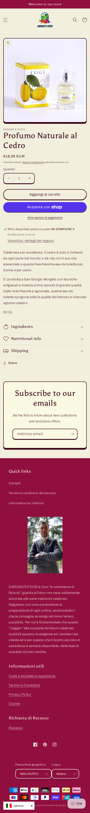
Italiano (61, 773)
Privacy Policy (20, 694)
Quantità (9, 169)
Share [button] (12, 363)
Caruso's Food (39, 805)
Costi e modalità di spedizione (32, 676)
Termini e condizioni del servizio (32, 493)
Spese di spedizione (33, 162)
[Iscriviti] (72, 434)
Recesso (16, 728)
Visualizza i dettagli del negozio (31, 240)
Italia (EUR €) (29, 773)
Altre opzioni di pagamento (45, 217)
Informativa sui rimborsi (26, 503)
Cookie (14, 703)
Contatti (15, 483)
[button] (5, 20)
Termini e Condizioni (24, 685)
